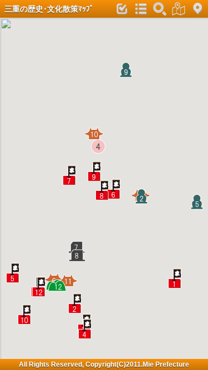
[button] (178, 277)
